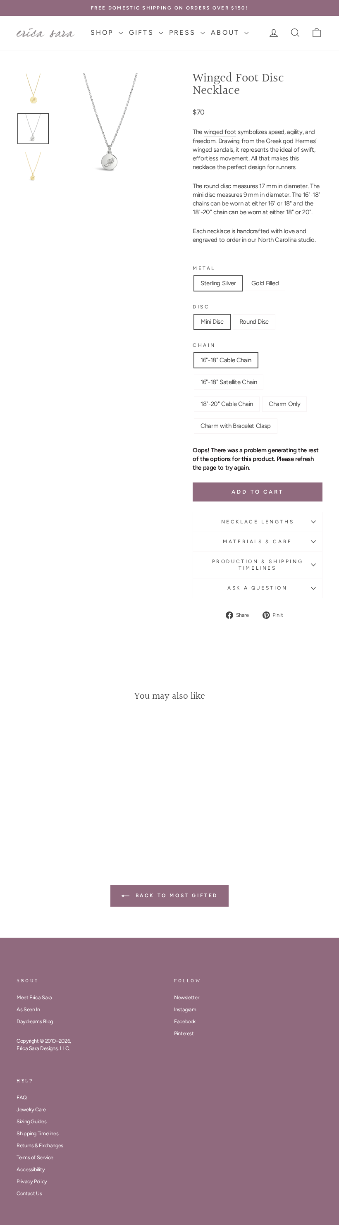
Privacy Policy (32, 1181)
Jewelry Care (31, 1109)
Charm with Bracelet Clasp (236, 426)
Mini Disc (212, 321)
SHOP (104, 32)
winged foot (220, 132)
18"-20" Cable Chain (227, 404)
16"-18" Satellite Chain (229, 382)
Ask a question (257, 588)
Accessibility (31, 1169)
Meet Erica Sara (34, 997)
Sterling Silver (218, 283)
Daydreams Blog (35, 1021)
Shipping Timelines (37, 1133)
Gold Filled (265, 283)
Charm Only (284, 404)
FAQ (22, 1097)
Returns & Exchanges (40, 1145)
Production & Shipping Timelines (257, 565)
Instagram (185, 1009)
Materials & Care (257, 541)
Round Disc (254, 321)
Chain (204, 345)
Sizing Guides (31, 1121)
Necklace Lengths (257, 522)
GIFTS (143, 32)
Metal (204, 268)
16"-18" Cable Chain (226, 360)
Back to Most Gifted (175, 895)
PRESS (183, 32)
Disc (201, 307)
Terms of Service (35, 1157)
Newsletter (186, 997)
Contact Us (29, 1193)
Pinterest (184, 1033)
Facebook (185, 1021)
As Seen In (28, 1009)
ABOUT (226, 32)
